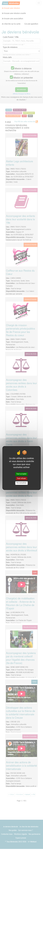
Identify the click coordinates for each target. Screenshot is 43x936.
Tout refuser (21, 478)
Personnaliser (22, 483)
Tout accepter (21, 474)
